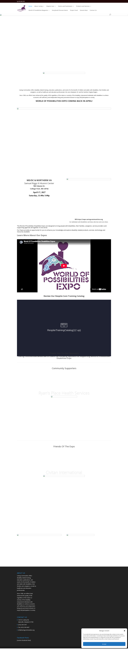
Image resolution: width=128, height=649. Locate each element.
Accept (104, 644)
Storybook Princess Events (60, 10)
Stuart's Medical (64, 473)
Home (30, 6)
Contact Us (93, 10)
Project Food (74, 10)
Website (64, 422)
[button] (124, 631)
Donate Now (84, 10)
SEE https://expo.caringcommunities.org (89, 219)
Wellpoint (64, 399)
